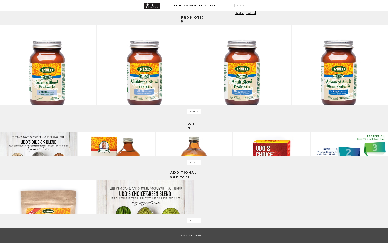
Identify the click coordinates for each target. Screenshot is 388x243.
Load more (194, 111)
